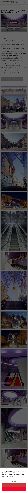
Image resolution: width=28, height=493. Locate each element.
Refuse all (14, 485)
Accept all (14, 489)
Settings (14, 481)
